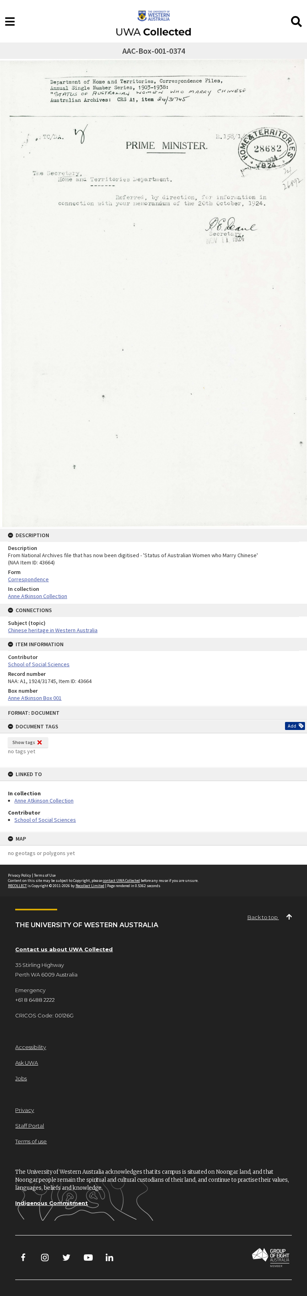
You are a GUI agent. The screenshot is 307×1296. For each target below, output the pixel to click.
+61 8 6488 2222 (35, 1000)
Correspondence (28, 579)
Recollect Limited (90, 885)
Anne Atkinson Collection (44, 800)
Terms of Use (45, 875)
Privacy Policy (19, 875)
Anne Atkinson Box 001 (35, 698)
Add (292, 726)
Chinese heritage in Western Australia (53, 630)
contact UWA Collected (121, 880)
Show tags (23, 742)
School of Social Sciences (45, 819)
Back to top (263, 917)
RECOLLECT (17, 885)
